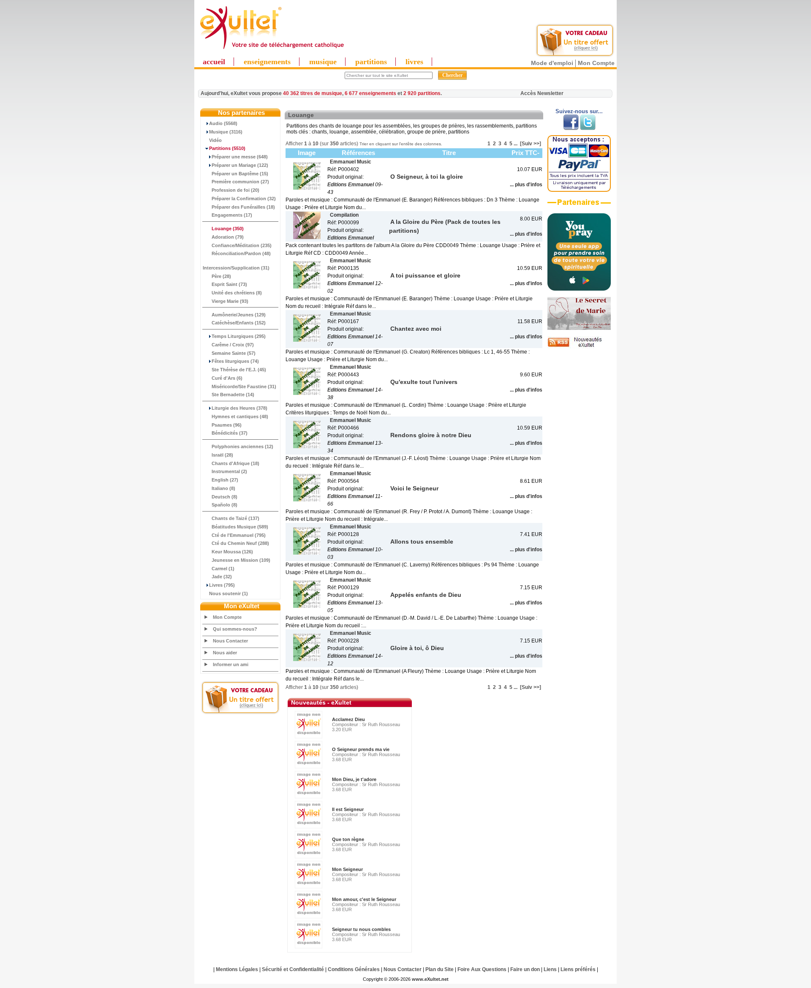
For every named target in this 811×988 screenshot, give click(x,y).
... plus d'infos (526, 185)
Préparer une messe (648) (240, 156)
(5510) (227, 148)
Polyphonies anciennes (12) (242, 446)
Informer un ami (230, 664)
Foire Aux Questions (481, 969)
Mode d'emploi (552, 63)
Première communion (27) (240, 181)
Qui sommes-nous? (235, 628)
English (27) (225, 479)
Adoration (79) (228, 237)
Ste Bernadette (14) (233, 394)
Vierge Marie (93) (230, 301)
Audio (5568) (223, 123)
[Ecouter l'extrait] (579, 205)
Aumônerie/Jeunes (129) (239, 314)
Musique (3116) (225, 131)
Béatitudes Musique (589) (240, 526)
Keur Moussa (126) (232, 551)
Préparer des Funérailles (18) (243, 207)
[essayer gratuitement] (575, 56)
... (515, 144)
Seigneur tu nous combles (361, 929)
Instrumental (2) (229, 471)
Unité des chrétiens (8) (237, 292)
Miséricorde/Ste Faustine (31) (244, 386)
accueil (214, 61)
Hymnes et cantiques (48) (240, 416)
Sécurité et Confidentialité (293, 969)
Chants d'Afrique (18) (235, 463)
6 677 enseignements (370, 93)
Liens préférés (578, 969)
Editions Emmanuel (350, 185)
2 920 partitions (422, 93)
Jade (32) (222, 576)
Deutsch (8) (224, 496)
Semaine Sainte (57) (234, 353)
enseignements (267, 61)
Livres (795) (222, 585)
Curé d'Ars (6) (227, 378)
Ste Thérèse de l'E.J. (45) (239, 369)
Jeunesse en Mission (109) (241, 560)
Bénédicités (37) (230, 432)
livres (414, 61)
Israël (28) (222, 454)
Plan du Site (439, 969)
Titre (449, 152)
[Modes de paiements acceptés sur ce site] (579, 190)
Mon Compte (596, 63)
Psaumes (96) (227, 424)
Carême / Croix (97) (233, 344)
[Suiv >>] (530, 144)
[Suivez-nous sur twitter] (588, 128)
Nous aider (225, 652)
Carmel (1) (223, 568)
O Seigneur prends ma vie (360, 749)
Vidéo (215, 140)
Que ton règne (348, 839)
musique (323, 61)
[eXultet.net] (271, 49)
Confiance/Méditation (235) (242, 245)
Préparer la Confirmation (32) (244, 198)
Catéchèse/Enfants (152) (239, 322)
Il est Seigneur (348, 809)
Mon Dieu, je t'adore (354, 779)
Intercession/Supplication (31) (236, 267)
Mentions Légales (237, 969)
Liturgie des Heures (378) (239, 408)
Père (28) (221, 276)
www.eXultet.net (430, 979)
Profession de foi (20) (235, 190)
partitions (371, 61)
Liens (550, 969)
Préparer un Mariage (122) (240, 165)
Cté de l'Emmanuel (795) (239, 535)
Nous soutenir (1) (228, 593)
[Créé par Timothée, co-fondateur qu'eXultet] (579, 289)
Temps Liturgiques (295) (239, 336)
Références (358, 152)
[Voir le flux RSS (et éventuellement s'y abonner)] (579, 347)
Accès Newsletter (541, 93)
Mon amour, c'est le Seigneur (364, 899)
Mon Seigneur (347, 869)
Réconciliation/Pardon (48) (241, 253)
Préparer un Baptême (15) (240, 173)
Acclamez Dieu (348, 719)
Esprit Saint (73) (229, 284)
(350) (228, 228)
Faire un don (525, 969)
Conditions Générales (354, 969)
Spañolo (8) (224, 504)
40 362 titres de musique (312, 93)
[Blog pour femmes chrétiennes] (579, 328)
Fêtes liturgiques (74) (235, 361)
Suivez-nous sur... (579, 111)
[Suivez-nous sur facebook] (571, 128)
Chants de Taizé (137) (235, 518)
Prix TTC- (525, 152)
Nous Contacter (230, 640)
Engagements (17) (232, 215)
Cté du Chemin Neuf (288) (240, 543)
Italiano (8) (223, 488)
